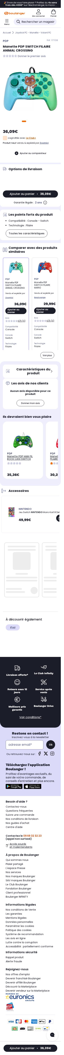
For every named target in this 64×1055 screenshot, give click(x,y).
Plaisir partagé (14, 864)
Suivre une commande (20, 815)
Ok (50, 744)
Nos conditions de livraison (22, 819)
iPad (12, 627)
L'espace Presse (15, 868)
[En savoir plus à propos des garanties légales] (45, 202)
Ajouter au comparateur (33, 153)
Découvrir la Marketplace (21, 986)
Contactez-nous (16, 806)
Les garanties (14, 914)
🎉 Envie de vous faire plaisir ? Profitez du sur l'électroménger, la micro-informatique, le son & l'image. (30, 3)
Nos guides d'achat (17, 823)
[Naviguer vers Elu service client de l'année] (30, 1006)
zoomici (44, 142)
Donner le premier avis (32, 56)
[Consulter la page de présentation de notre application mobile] (14, 786)
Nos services (13, 872)
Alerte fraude (14, 961)
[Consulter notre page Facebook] (39, 755)
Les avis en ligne (16, 938)
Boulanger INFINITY (17, 896)
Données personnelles (19, 922)
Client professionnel (18, 892)
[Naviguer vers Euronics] (30, 997)
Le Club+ (31, 137)
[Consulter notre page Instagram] (52, 755)
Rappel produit (15, 957)
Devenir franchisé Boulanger (23, 978)
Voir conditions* (30, 717)
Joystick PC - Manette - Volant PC (33, 32)
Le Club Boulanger (17, 884)
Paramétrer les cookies (20, 926)
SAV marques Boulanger (20, 880)
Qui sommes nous (17, 860)
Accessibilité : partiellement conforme (29, 946)
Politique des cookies (18, 930)
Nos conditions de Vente (21, 909)
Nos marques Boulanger (20, 876)
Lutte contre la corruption (22, 942)
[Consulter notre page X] (46, 755)
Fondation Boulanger (18, 888)
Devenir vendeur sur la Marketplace (28, 990)
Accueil (7, 32)
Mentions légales (16, 918)
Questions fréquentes (19, 811)
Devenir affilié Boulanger (21, 982)
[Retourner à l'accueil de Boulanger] (14, 13)
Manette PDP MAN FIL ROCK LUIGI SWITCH (20, 458)
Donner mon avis (30, 403)
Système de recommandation (25, 934)
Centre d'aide (14, 827)
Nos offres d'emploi (18, 974)
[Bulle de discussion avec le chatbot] (52, 1035)
